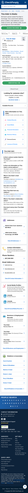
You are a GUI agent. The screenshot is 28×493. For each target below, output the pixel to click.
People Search (4, 11)
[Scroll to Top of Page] (25, 487)
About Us (8, 488)
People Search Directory (6, 438)
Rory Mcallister (7, 196)
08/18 (12, 431)
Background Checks (5, 440)
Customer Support (19, 446)
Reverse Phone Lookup (6, 444)
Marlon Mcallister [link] (15, 51)
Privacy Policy (10, 483)
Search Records (13, 28)
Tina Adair (18, 11)
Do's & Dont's (18, 444)
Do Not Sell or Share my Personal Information (20, 453)
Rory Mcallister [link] (6, 51)
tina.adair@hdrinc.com (9, 182)
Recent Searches (8, 429)
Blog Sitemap (4, 469)
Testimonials (18, 450)
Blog (16, 438)
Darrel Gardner (17, 196)
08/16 (19, 431)
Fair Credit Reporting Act (18, 480)
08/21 (2, 431)
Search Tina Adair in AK (9, 6)
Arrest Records (4, 463)
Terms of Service (14, 488)
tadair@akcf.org (19, 179)
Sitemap (3, 467)
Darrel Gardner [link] (11, 53)
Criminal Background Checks (7, 465)
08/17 (15, 431)
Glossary (17, 442)
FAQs (16, 440)
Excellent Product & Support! (8, 421)
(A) (9, 11)
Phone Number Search (6, 459)
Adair (13, 11)
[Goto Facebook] (2, 419)
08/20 (5, 431)
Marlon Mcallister (19, 194)
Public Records (4, 446)
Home (3, 488)
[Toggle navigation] (25, 2)
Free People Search (5, 461)
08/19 (9, 431)
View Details (13, 83)
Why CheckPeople (19, 448)
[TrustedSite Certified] (4, 426)
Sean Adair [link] (18, 53)
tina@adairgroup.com (9, 181)
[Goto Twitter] (5, 419)
